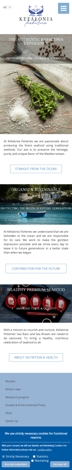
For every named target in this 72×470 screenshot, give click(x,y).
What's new (13, 389)
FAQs (8, 413)
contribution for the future (36, 268)
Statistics (42, 456)
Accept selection (16, 464)
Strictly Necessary (17, 456)
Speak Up (11, 421)
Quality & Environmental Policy (25, 405)
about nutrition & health (36, 357)
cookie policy (45, 449)
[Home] (36, 15)
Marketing (42, 461)
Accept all (59, 464)
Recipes (10, 381)
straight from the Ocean (36, 169)
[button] (63, 8)
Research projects (17, 397)
